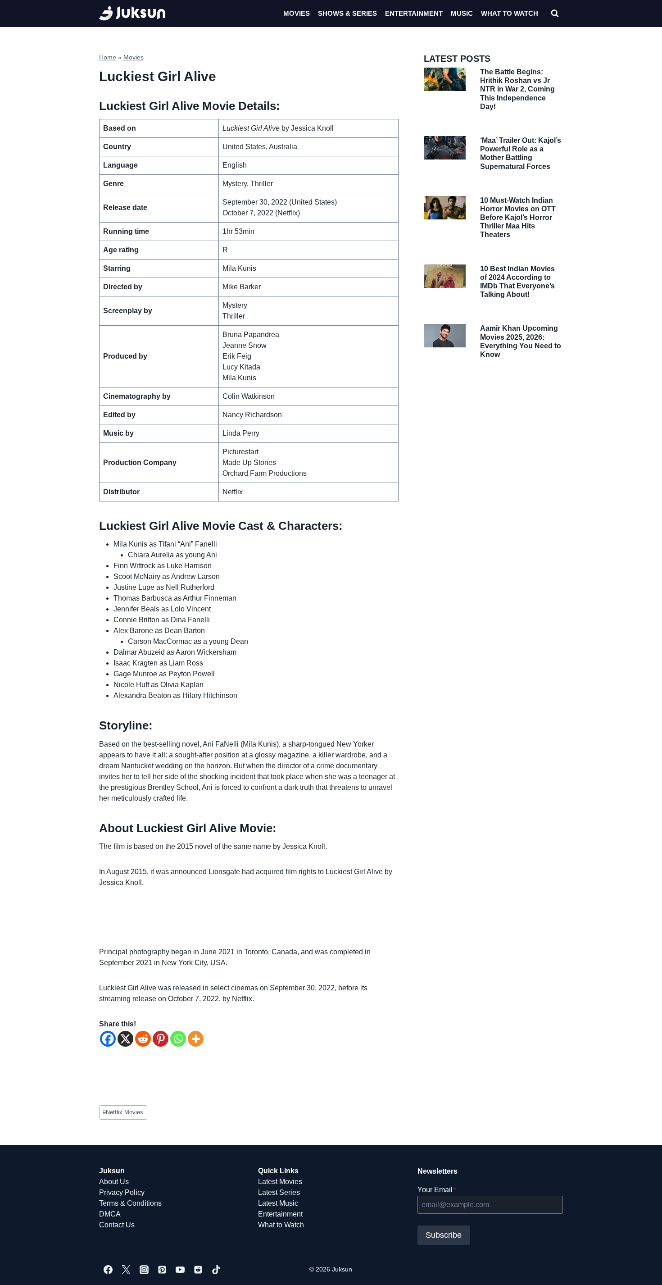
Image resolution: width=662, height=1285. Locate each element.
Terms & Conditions (130, 1203)
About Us (114, 1181)
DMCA (110, 1214)
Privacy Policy (122, 1192)
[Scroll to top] (640, 1268)
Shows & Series (347, 13)
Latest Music (278, 1203)
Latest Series (279, 1192)
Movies (296, 13)
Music (462, 13)
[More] (196, 1039)
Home (107, 57)
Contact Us (117, 1225)
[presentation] (444, 79)
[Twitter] (126, 1270)
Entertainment (414, 13)
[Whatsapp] (178, 1039)
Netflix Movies (123, 1112)
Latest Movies (280, 1181)
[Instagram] (144, 1270)
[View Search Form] (555, 13)
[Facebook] (108, 1039)
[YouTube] (180, 1270)
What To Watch (509, 13)
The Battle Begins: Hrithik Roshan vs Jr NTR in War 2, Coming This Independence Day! (517, 89)
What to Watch (281, 1225)
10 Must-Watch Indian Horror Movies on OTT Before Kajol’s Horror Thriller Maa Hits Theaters (518, 217)
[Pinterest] (160, 1039)
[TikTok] (216, 1270)
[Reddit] (143, 1039)
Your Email (436, 1190)
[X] (125, 1039)
